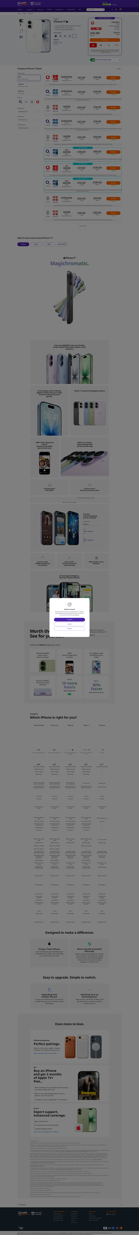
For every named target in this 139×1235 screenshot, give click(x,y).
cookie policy (65, 615)
